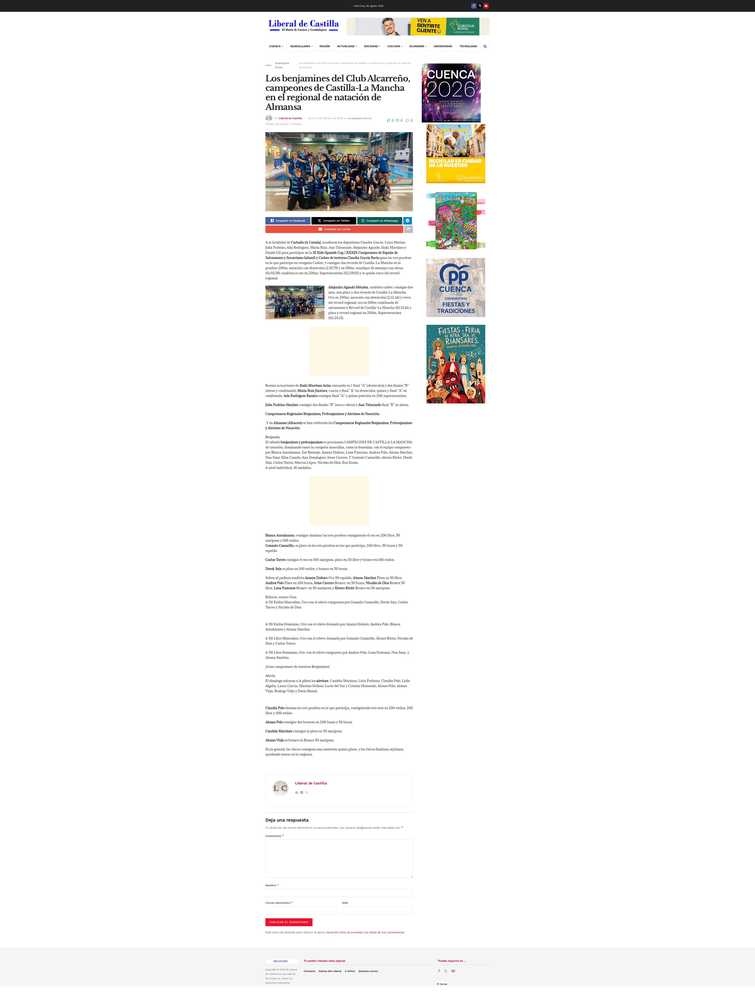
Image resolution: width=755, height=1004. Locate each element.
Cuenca (275, 46)
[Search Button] (485, 46)
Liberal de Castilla (290, 118)
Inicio (268, 65)
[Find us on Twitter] (479, 6)
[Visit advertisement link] (418, 26)
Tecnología (468, 46)
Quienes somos (368, 971)
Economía (417, 46)
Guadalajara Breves (282, 65)
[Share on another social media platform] (408, 229)
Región (324, 46)
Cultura (394, 46)
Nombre (272, 885)
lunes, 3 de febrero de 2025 (325, 118)
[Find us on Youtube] (486, 6)
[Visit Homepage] (303, 26)
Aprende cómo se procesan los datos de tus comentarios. (365, 932)
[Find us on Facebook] (473, 6)
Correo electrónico (279, 903)
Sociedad (371, 46)
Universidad (443, 46)
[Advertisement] (339, 350)
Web (345, 902)
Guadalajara (300, 46)
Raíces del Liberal (330, 971)
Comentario (274, 836)
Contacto (309, 971)
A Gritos (350, 971)
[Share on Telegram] (407, 221)
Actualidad (345, 46)
